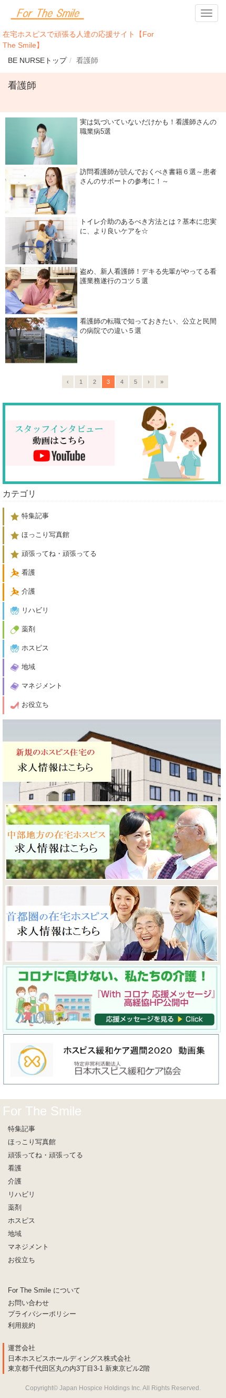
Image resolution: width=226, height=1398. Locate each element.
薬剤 (15, 1207)
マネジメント (28, 1247)
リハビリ (21, 1194)
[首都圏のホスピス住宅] (112, 923)
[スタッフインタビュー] (112, 443)
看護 (15, 1168)
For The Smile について (44, 1290)
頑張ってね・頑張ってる (45, 1155)
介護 (15, 1181)
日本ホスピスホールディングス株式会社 (69, 1358)
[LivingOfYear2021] (112, 998)
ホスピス (21, 1220)
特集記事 (21, 1129)
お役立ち (21, 1260)
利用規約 (21, 1325)
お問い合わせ (28, 1303)
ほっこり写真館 (32, 1142)
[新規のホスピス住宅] (112, 759)
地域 (15, 1234)
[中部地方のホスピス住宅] (112, 841)
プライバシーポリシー (42, 1314)
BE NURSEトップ (37, 60)
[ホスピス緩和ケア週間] (112, 1058)
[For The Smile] (47, 13)
